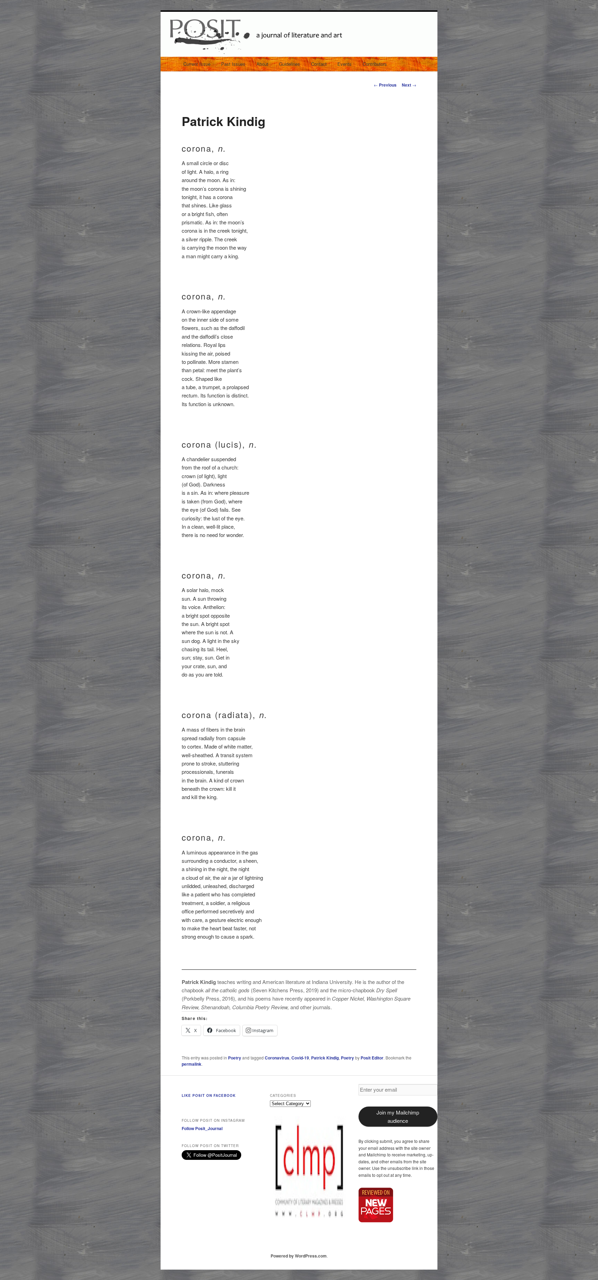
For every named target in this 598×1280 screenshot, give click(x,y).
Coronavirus (277, 1058)
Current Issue (196, 64)
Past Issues (233, 64)
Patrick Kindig (325, 1058)
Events (344, 64)
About (262, 64)
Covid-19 (300, 1058)
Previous (385, 85)
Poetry (234, 1058)
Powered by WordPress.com (299, 1256)
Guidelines (289, 64)
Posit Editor (372, 1058)
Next (409, 85)
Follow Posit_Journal (202, 1128)
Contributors (375, 64)
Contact (319, 64)
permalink (191, 1064)
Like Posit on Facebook (209, 1095)
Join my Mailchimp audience (398, 1116)
